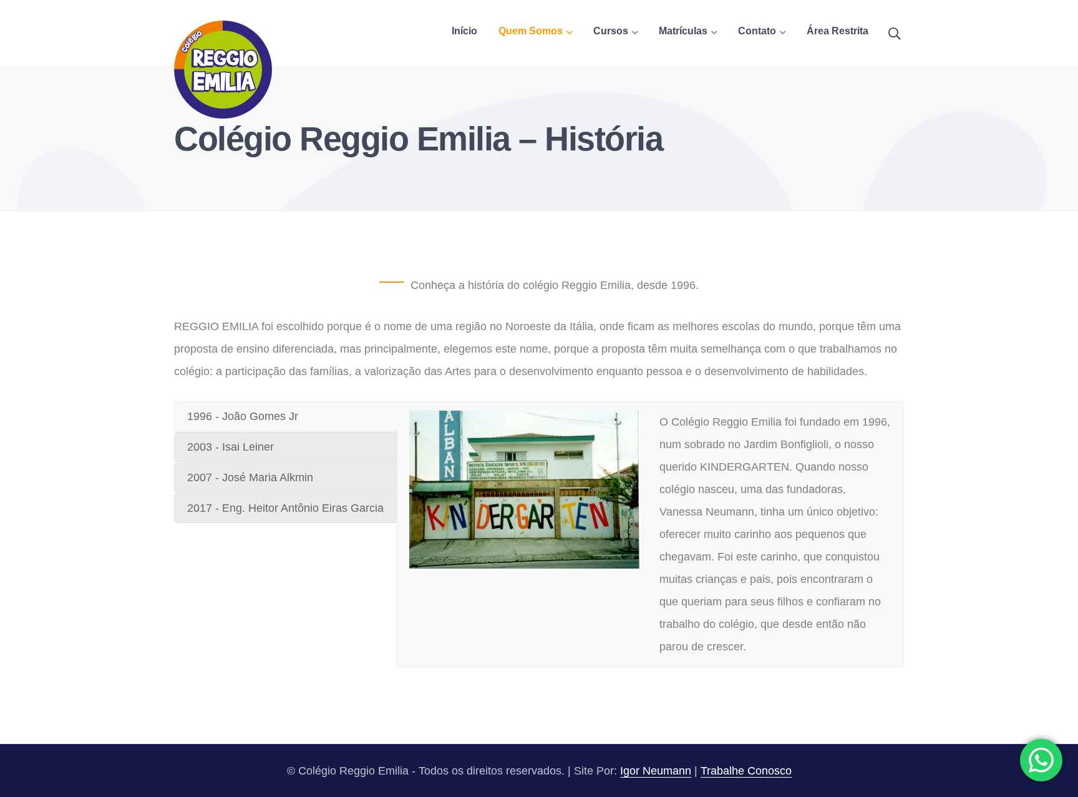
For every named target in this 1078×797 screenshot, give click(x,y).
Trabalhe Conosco (746, 771)
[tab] (285, 416)
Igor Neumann (655, 771)
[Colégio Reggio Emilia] (223, 68)
